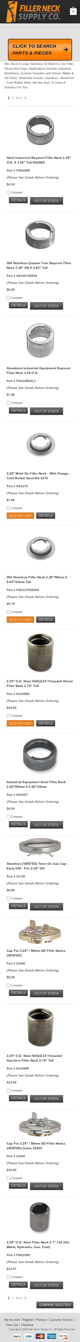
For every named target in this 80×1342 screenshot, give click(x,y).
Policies (41, 1319)
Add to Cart (20, 516)
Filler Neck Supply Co (40, 1329)
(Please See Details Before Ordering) (33, 177)
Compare (16, 192)
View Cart (12, 1324)
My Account (12, 1319)
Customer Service (60, 1319)
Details (18, 200)
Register (28, 1319)
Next (19, 98)
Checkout (27, 1324)
